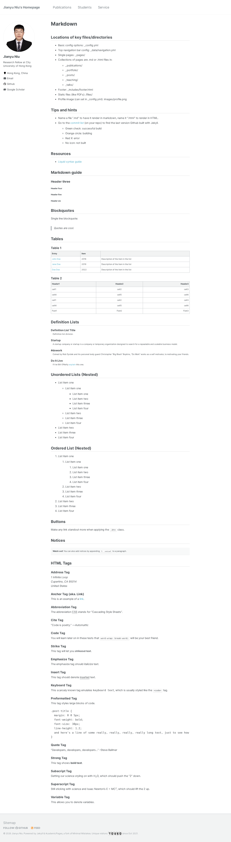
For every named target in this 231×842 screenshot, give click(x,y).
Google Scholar (15, 89)
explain (72, 364)
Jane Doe (56, 264)
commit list (77, 123)
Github (10, 83)
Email (9, 78)
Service (103, 7)
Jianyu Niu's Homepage (21, 7)
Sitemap (9, 823)
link (82, 599)
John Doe (56, 259)
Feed (37, 827)
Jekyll (40, 833)
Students (84, 7)
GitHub (23, 827)
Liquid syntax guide (70, 161)
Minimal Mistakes (82, 833)
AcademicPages (53, 833)
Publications (62, 7)
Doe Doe (56, 269)
